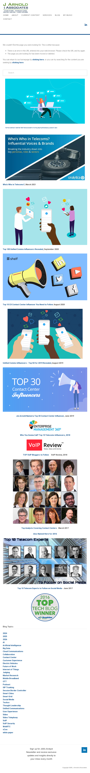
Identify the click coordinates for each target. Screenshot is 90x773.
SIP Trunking (8, 687)
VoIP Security (9, 723)
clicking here (38, 59)
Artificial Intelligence (12, 645)
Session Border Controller (14, 690)
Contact (7, 19)
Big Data (6, 648)
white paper (8, 732)
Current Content (30, 15)
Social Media (8, 699)
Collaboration (9, 654)
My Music (67, 15)
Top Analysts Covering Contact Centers (39, 528)
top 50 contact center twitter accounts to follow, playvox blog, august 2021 (31, 127)
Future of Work (9, 666)
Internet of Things (11, 669)
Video (5, 714)
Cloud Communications (13, 651)
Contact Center (10, 657)
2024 (5, 633)
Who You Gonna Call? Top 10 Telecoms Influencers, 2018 (45, 435)
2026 (5, 639)
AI (4, 642)
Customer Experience (12, 660)
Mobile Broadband (11, 678)
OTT (5, 681)
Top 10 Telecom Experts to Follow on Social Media (39, 588)
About (15, 15)
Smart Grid (7, 696)
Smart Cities (8, 693)
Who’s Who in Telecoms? (14, 184)
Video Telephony (10, 717)
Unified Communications (13, 708)
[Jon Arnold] (84, 750)
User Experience (10, 711)
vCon (5, 729)
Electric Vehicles (10, 663)
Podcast (6, 684)
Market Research (10, 675)
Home (6, 15)
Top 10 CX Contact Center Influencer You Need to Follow (28, 304)
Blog (57, 15)
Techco (6, 702)
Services (47, 15)
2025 (5, 636)
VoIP (5, 720)
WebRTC (6, 726)
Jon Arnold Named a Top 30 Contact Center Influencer (40, 416)
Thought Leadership (12, 705)
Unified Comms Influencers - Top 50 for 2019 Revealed (27, 363)
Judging (6, 672)
